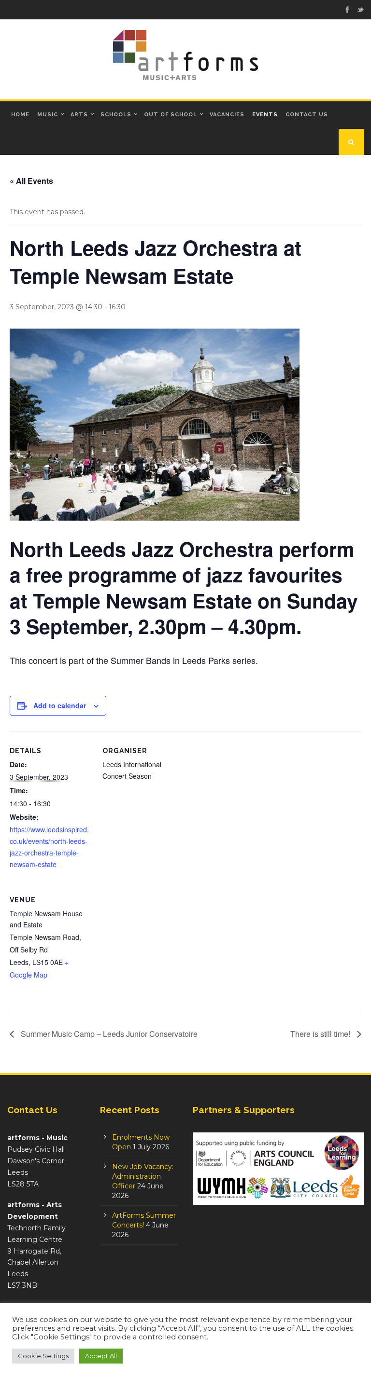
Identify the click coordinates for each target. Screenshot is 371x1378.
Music (47, 114)
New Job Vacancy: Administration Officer (142, 1176)
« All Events (31, 180)
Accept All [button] (101, 1356)
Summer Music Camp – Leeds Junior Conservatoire (108, 1033)
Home (20, 114)
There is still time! (321, 1033)
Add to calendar (59, 705)
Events (265, 114)
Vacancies (227, 114)
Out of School (170, 114)
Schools (115, 114)
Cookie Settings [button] (43, 1356)
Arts (79, 114)
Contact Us (306, 114)
